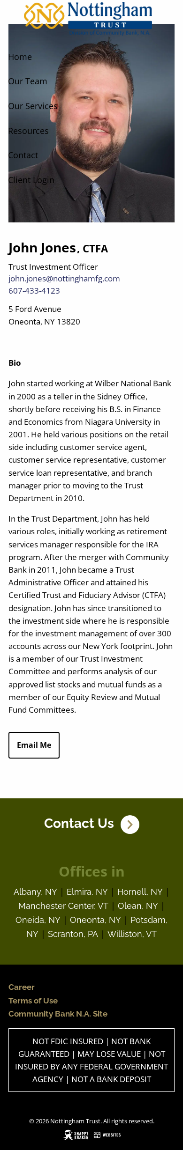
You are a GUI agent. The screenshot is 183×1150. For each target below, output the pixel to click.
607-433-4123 (34, 290)
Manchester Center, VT (63, 906)
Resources (28, 130)
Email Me (34, 745)
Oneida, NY (38, 920)
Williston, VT (132, 934)
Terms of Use (33, 1000)
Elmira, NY (87, 892)
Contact (23, 155)
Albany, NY (35, 892)
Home (20, 56)
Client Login (31, 179)
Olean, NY (138, 906)
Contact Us (82, 823)
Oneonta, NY (95, 920)
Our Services (33, 105)
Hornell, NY (140, 892)
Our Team (27, 81)
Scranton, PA (73, 934)
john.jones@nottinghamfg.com (64, 278)
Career (21, 987)
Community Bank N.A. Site (57, 1013)
